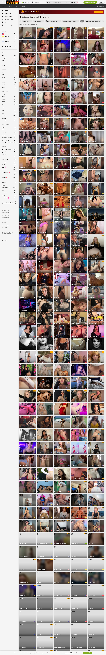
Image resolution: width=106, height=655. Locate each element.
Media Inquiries (5, 217)
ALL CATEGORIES (10, 202)
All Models (4, 230)
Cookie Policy (69, 653)
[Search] (66, 2)
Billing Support (5, 212)
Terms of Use (5, 222)
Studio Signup (5, 227)
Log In (101, 2)
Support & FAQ (5, 210)
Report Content (5, 215)
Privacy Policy (5, 220)
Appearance (26, 21)
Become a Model (6, 225)
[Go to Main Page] (12, 2)
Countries (38, 21)
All (82, 21)
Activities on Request (70, 21)
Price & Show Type (53, 21)
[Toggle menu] (2, 2)
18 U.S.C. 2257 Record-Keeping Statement (7, 233)
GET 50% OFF (98, 12)
